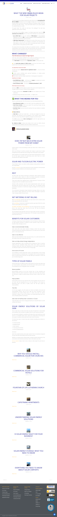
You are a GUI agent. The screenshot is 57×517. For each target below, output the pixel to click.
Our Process (4, 490)
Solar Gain (7, 515)
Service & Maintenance (6, 493)
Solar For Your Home (5, 488)
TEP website (17, 167)
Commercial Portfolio (16, 498)
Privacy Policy (38, 506)
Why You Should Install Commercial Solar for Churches (28, 355)
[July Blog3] (28, 464)
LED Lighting (26, 493)
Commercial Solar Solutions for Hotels (28, 371)
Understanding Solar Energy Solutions (28, 418)
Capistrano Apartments (28, 402)
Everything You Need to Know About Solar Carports (28, 469)
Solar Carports (15, 493)
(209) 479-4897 (38, 490)
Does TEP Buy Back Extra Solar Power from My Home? (28, 142)
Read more (14, 359)
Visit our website (15, 340)
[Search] (54, 3)
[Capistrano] (28, 399)
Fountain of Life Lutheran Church (28, 387)
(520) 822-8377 (38, 499)
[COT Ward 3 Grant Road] (28, 137)
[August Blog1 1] (28, 430)
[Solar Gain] (8, 3)
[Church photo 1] (28, 384)
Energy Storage (4, 492)
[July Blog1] (28, 447)
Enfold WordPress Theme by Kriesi (12, 515)
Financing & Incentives (6, 495)
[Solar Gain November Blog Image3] (28, 367)
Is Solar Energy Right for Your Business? (29, 435)
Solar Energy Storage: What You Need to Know (28, 452)
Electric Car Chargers (27, 491)
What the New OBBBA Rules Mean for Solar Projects (28, 14)
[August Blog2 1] (28, 413)
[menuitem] (21, 3)
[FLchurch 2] (28, 350)
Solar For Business (16, 489)
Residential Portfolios (5, 497)
